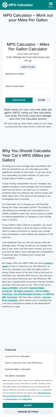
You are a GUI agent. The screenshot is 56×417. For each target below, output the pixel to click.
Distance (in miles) (15, 73)
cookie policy (26, 399)
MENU (50, 7)
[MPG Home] (17, 5)
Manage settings (28, 411)
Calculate (19, 100)
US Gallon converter (23, 291)
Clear (41, 100)
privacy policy (11, 399)
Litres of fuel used (15, 86)
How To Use (28, 67)
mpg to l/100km (10, 288)
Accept (28, 405)
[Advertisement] (28, 30)
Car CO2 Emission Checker (28, 294)
